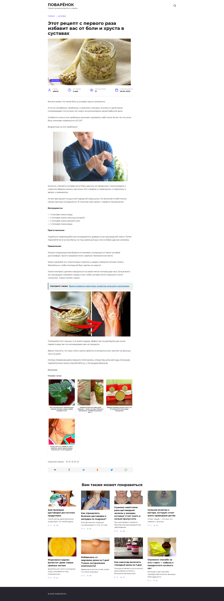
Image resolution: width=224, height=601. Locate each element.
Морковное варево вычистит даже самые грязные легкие (60, 562)
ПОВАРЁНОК (61, 4)
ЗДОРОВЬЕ (55, 80)
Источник (52, 370)
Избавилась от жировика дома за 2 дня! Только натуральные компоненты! (95, 561)
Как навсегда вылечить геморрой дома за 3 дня (128, 563)
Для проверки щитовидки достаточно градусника (61, 513)
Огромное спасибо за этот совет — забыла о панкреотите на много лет (160, 564)
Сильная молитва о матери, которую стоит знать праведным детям (161, 513)
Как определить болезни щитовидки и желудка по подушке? (93, 516)
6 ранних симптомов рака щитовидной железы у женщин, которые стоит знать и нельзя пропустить (127, 513)
